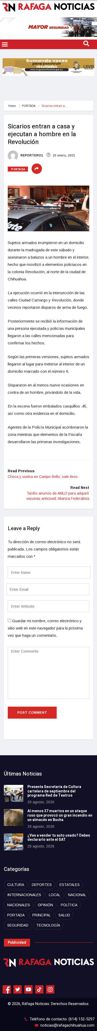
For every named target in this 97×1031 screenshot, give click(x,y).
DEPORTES (42, 885)
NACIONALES (18, 905)
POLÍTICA (69, 905)
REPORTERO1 (31, 155)
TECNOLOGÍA (48, 925)
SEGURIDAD (17, 925)
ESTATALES (69, 885)
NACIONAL (77, 895)
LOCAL (54, 895)
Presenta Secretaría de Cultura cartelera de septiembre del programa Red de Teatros (54, 791)
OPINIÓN (45, 905)
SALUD (64, 915)
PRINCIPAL (41, 915)
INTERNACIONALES (24, 895)
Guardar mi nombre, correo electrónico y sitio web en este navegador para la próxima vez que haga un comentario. (45, 628)
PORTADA (28, 105)
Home (12, 105)
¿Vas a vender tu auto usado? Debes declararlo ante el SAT (58, 838)
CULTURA (15, 885)
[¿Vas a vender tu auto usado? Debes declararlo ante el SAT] (13, 841)
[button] (5, 44)
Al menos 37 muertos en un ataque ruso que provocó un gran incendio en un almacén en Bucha (59, 815)
